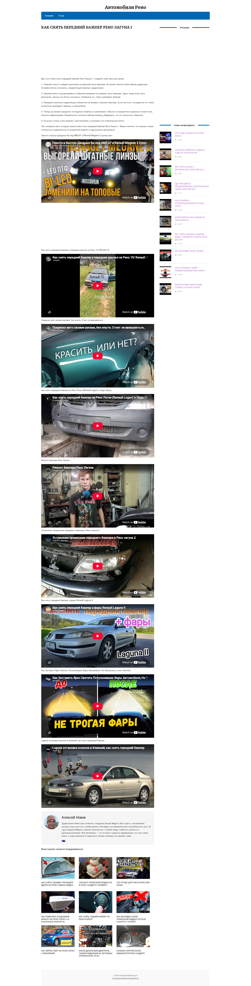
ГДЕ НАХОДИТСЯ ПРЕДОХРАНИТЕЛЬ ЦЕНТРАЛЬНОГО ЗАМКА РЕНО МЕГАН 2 (192, 186)
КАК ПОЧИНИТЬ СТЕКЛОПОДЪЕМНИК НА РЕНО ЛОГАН (189, 203)
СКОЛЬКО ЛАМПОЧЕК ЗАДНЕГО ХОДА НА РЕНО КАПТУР (190, 151)
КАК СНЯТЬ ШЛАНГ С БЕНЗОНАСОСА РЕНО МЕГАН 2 (189, 168)
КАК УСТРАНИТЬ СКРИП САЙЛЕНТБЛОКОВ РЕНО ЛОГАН (190, 269)
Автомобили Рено (125, 7)
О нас (61, 15)
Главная (49, 15)
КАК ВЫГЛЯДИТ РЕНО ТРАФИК (189, 251)
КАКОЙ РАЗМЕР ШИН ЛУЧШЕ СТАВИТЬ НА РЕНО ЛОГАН (188, 286)
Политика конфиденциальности (125, 978)
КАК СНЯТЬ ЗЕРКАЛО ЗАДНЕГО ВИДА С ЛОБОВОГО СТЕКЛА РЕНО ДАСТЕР (191, 237)
